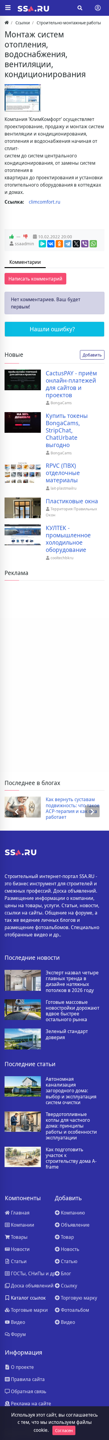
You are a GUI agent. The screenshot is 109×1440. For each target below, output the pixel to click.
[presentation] (16, 811)
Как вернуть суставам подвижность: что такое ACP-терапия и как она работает (73, 808)
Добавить (92, 355)
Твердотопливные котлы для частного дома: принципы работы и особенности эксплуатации (71, 1126)
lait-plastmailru (64, 488)
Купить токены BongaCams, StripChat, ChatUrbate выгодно (67, 430)
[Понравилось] (11, 236)
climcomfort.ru (44, 201)
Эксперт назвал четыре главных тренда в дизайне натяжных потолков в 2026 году (72, 981)
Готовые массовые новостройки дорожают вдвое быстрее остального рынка (72, 1011)
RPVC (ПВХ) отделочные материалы (63, 473)
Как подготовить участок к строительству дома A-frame (71, 1158)
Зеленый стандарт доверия (67, 1034)
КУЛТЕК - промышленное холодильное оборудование (68, 538)
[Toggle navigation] (97, 8)
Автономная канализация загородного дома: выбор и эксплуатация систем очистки (71, 1090)
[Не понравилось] (25, 236)
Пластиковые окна (72, 501)
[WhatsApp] (93, 243)
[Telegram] (67, 243)
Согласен (64, 1430)
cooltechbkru (62, 557)
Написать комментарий (35, 278)
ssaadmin (24, 243)
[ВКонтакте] (50, 243)
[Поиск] (80, 8)
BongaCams (61, 402)
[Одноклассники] (59, 243)
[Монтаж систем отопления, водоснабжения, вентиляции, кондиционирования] (23, 98)
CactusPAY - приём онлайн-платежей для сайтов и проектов (71, 384)
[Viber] (84, 243)
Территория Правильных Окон (71, 512)
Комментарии (25, 262)
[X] (76, 243)
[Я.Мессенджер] (42, 243)
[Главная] (7, 23)
